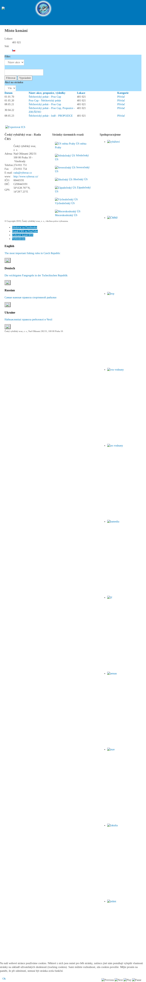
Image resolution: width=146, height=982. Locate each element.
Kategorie (123, 93)
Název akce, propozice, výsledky (47, 93)
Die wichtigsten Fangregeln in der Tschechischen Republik (36, 275)
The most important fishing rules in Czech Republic (32, 253)
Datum (9, 93)
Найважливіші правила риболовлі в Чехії (28, 319)
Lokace (81, 93)
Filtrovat (10, 78)
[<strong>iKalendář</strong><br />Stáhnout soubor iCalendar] (15, 127)
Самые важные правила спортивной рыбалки (30, 297)
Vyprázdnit (25, 78)
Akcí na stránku (14, 82)
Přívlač (121, 96)
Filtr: (8, 56)
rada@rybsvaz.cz (22, 172)
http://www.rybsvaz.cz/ (25, 176)
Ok (4, 978)
